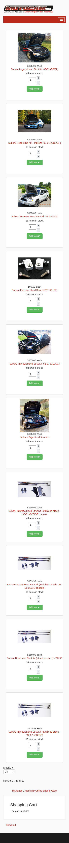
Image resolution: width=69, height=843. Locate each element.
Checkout (11, 825)
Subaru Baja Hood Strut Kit (34, 437)
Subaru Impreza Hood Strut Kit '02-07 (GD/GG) (35, 363)
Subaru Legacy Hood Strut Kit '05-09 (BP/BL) (34, 69)
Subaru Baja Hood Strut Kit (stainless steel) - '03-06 (34, 658)
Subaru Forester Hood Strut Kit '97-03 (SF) (34, 290)
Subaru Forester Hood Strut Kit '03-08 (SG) (34, 216)
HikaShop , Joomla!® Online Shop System (34, 790)
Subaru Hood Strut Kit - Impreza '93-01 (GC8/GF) (34, 143)
